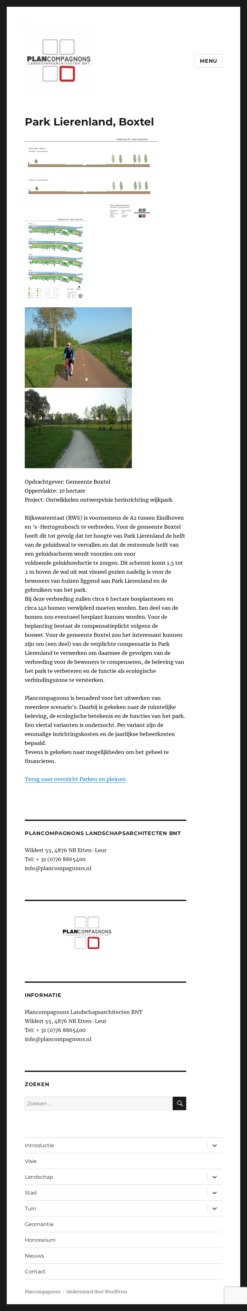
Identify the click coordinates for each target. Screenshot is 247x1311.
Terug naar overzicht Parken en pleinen (75, 779)
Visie (31, 1161)
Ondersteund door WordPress (97, 1292)
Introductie (39, 1145)
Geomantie (39, 1224)
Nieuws (34, 1256)
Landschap (39, 1177)
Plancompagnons (43, 1292)
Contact (35, 1272)
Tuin (30, 1208)
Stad (31, 1193)
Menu (208, 61)
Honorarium (40, 1240)
